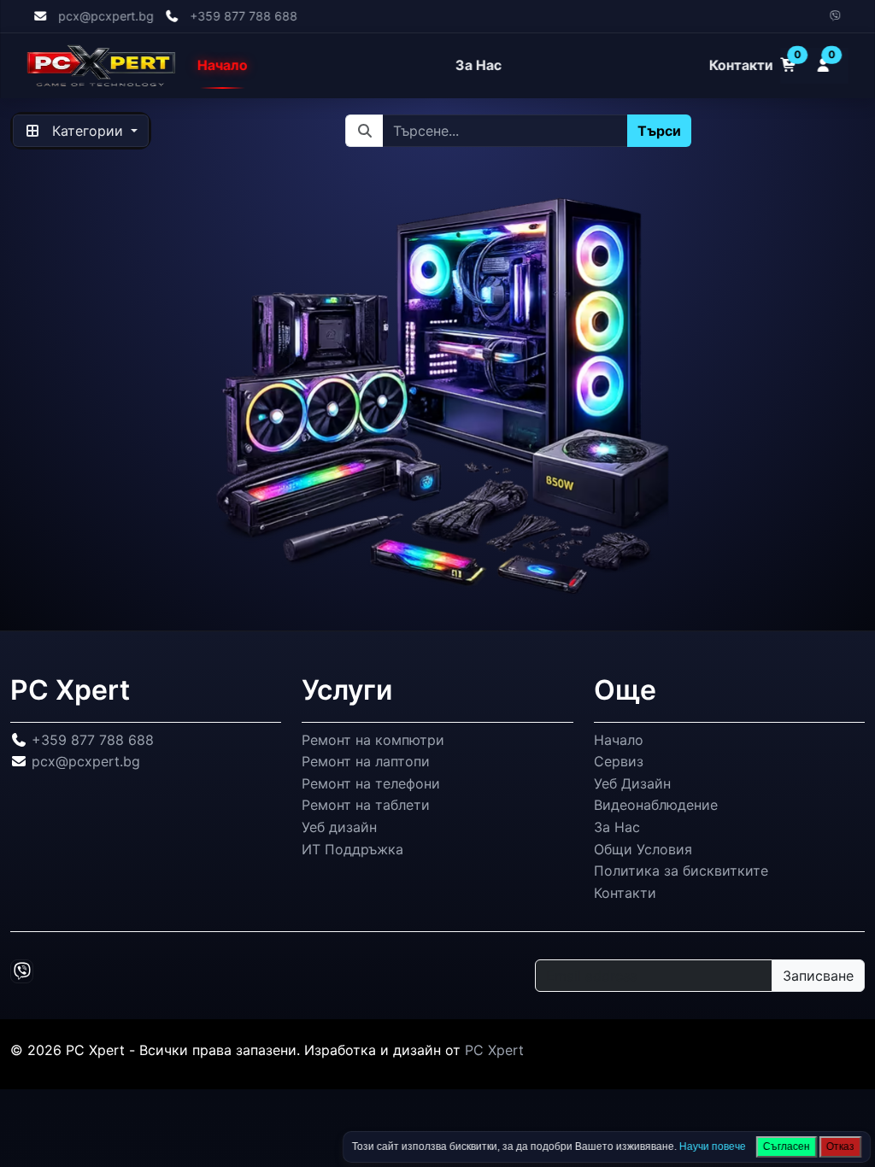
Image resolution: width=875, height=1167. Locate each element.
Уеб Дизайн (632, 783)
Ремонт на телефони (371, 783)
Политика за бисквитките (681, 870)
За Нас (478, 65)
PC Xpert (494, 1050)
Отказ (840, 1146)
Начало (222, 65)
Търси (659, 130)
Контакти (741, 65)
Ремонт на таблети (366, 804)
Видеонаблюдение (656, 804)
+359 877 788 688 (243, 16)
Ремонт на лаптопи (366, 761)
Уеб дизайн (339, 827)
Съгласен (786, 1146)
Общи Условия (643, 848)
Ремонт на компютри (373, 739)
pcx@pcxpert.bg (106, 16)
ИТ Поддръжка (352, 848)
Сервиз (618, 761)
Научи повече (712, 1146)
